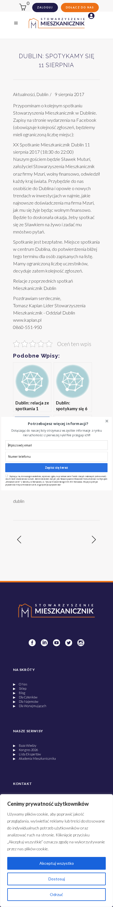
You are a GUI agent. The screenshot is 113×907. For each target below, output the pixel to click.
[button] (58, 423)
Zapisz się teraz (56, 468)
